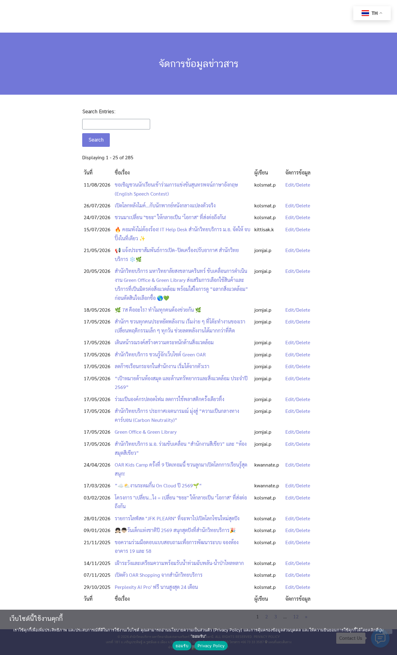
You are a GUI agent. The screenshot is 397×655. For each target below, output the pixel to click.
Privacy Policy (211, 645)
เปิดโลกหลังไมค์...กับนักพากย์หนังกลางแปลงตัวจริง (165, 205)
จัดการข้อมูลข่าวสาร (199, 63)
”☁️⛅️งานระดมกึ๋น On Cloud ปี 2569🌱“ (158, 485)
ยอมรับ (182, 645)
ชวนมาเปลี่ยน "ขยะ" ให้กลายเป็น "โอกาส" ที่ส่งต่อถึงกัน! (170, 217)
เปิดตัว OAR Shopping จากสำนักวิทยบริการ (159, 574)
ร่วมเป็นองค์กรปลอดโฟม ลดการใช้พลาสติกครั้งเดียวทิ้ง (169, 399)
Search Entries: (98, 112)
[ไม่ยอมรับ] (387, 631)
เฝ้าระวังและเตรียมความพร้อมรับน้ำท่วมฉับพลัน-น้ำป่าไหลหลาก (179, 563)
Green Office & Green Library (145, 431)
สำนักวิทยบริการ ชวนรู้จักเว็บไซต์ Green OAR (160, 354)
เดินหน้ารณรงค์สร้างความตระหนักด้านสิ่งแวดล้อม (164, 342)
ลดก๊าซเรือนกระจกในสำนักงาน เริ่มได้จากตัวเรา (162, 366)
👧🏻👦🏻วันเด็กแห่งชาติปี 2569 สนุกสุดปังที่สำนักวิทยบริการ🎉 (175, 530)
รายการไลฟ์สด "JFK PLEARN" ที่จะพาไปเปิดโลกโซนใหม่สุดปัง (177, 518)
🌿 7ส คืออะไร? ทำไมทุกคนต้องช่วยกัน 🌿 (158, 309)
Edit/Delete (297, 184)
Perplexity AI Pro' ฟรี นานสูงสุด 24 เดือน (156, 587)
